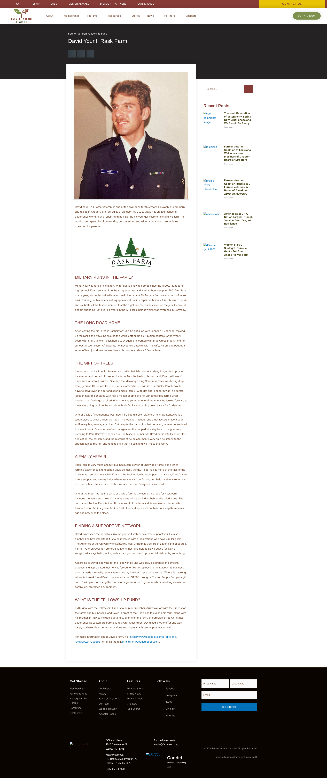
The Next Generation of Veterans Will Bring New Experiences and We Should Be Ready (237, 118)
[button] (72, 53)
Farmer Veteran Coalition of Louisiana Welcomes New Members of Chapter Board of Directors (237, 153)
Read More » (229, 127)
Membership (71, 15)
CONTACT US (292, 3)
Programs (91, 15)
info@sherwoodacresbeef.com (140, 641)
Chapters (191, 15)
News (150, 15)
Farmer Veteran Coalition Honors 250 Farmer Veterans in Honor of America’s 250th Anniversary (237, 187)
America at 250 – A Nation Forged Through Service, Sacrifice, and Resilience (238, 218)
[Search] (248, 89)
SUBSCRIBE (229, 707)
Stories (135, 15)
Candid (174, 757)
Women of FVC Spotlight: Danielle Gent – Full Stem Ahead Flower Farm (236, 249)
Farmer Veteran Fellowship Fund (87, 33)
